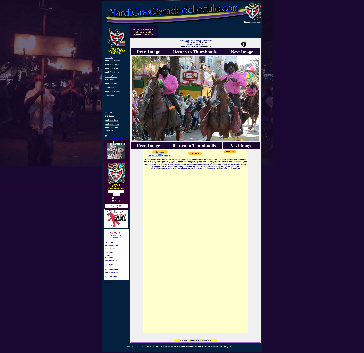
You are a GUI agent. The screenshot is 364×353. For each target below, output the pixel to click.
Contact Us (109, 130)
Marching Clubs (111, 76)
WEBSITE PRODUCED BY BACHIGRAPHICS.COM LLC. (182, 350)
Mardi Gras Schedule (112, 60)
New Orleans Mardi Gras (109, 265)
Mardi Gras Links (111, 127)
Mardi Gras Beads (111, 245)
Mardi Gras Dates (111, 120)
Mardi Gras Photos (112, 64)
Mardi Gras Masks (111, 273)
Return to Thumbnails (195, 51)
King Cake (109, 112)
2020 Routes (109, 116)
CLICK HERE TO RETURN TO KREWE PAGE (196, 40)
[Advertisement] (113, 103)
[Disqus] (195, 205)
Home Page (109, 57)
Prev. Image (148, 51)
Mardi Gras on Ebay (112, 91)
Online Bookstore (111, 87)
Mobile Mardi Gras (111, 261)
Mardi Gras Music (111, 276)
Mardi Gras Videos (112, 124)
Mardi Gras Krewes (112, 72)
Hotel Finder (109, 95)
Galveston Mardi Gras (109, 256)
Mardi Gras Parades (112, 269)
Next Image (242, 51)
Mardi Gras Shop (111, 83)
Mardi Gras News (111, 68)
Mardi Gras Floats (111, 249)
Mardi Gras (109, 242)
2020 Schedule (110, 79)
